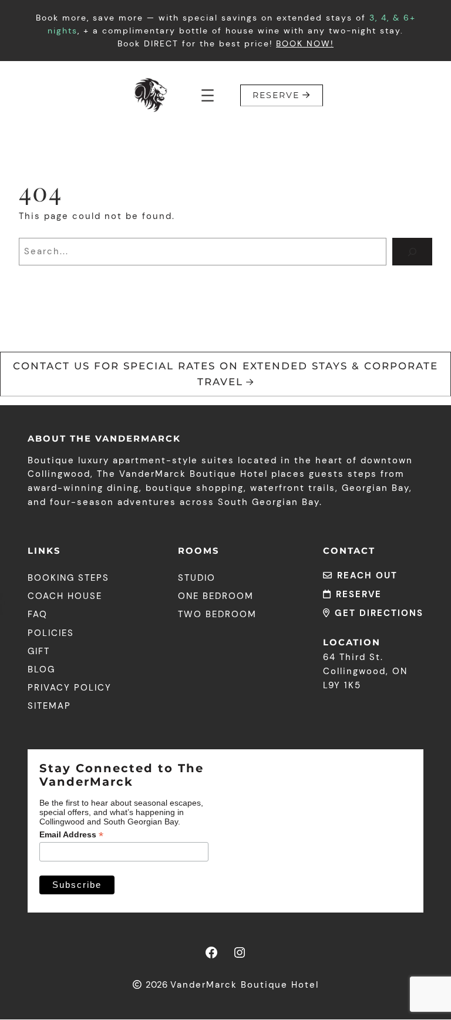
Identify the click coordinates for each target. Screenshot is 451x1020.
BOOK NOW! (305, 43)
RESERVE (276, 95)
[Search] (412, 252)
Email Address (71, 834)
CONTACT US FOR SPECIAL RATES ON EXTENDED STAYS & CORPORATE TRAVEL (225, 374)
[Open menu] (207, 95)
